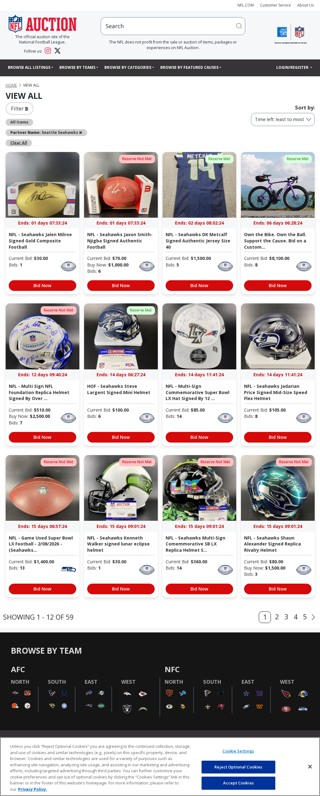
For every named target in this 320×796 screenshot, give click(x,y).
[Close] (310, 766)
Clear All (18, 142)
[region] (160, 766)
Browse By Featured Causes (189, 67)
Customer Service (275, 5)
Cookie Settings (238, 751)
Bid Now (42, 285)
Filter (18, 108)
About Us (305, 5)
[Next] (313, 617)
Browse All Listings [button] (29, 67)
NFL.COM (246, 5)
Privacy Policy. (32, 789)
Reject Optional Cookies (238, 767)
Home (11, 85)
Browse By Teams (77, 67)
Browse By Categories (127, 67)
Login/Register (292, 67)
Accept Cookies (238, 783)
